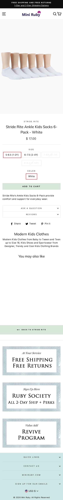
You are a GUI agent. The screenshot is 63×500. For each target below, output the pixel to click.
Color (31, 171)
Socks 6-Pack (37, 195)
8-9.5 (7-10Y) (31, 163)
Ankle (20, 195)
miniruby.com (31, 475)
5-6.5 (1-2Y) (12, 154)
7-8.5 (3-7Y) (51, 154)
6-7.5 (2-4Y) (31, 154)
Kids (26, 195)
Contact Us (31, 466)
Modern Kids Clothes (14, 239)
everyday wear (38, 199)
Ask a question (31, 208)
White (31, 176)
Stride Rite (31, 121)
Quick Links (32, 457)
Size (31, 149)
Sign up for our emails (31, 484)
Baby (36, 239)
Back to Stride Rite (33, 330)
